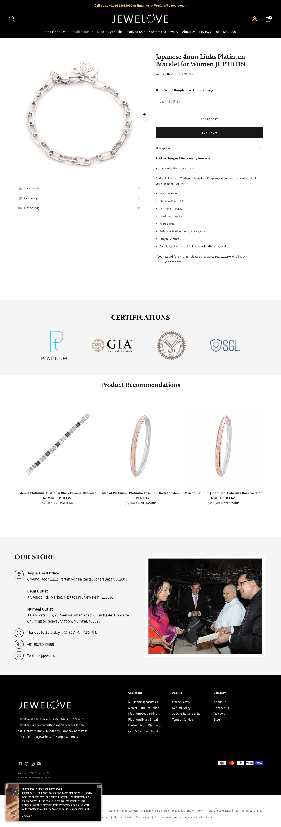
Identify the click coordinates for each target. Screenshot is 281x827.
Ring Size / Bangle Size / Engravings (184, 90)
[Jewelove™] (140, 18)
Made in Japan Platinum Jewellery (151, 725)
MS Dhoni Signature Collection (148, 702)
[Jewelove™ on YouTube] (39, 764)
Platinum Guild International (209, 246)
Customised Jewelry (163, 31)
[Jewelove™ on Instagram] (32, 764)
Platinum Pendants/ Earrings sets (133, 817)
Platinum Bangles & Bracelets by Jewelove (183, 158)
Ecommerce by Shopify (39, 777)
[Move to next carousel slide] (144, 114)
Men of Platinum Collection (146, 708)
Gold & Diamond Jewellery (145, 731)
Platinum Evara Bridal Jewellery (149, 719)
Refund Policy (181, 708)
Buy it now (209, 132)
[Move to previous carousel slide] (14, 449)
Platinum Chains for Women (188, 810)
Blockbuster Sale (109, 31)
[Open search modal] (11, 18)
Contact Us (221, 708)
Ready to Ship (135, 31)
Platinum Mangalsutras (168, 817)
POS (20, 777)
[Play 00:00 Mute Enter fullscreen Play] (79, 114)
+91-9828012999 (226, 31)
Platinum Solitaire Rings (248, 810)
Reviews (205, 31)
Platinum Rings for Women (122, 810)
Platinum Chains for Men (155, 810)
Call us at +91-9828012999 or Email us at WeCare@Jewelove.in (140, 5)
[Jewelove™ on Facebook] (20, 764)
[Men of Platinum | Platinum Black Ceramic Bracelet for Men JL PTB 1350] (57, 445)
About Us (188, 31)
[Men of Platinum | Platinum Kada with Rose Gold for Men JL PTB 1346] (223, 445)
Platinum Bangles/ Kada (198, 817)
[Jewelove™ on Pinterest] (26, 764)
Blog (217, 719)
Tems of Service (182, 719)
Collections (81, 31)
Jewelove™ (43, 773)
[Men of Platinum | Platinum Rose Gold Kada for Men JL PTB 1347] (140, 445)
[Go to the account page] (254, 18)
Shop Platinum (54, 31)
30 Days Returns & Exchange (191, 713)
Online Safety (181, 702)
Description (163, 148)
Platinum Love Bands (219, 810)
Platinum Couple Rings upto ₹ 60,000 (152, 713)
